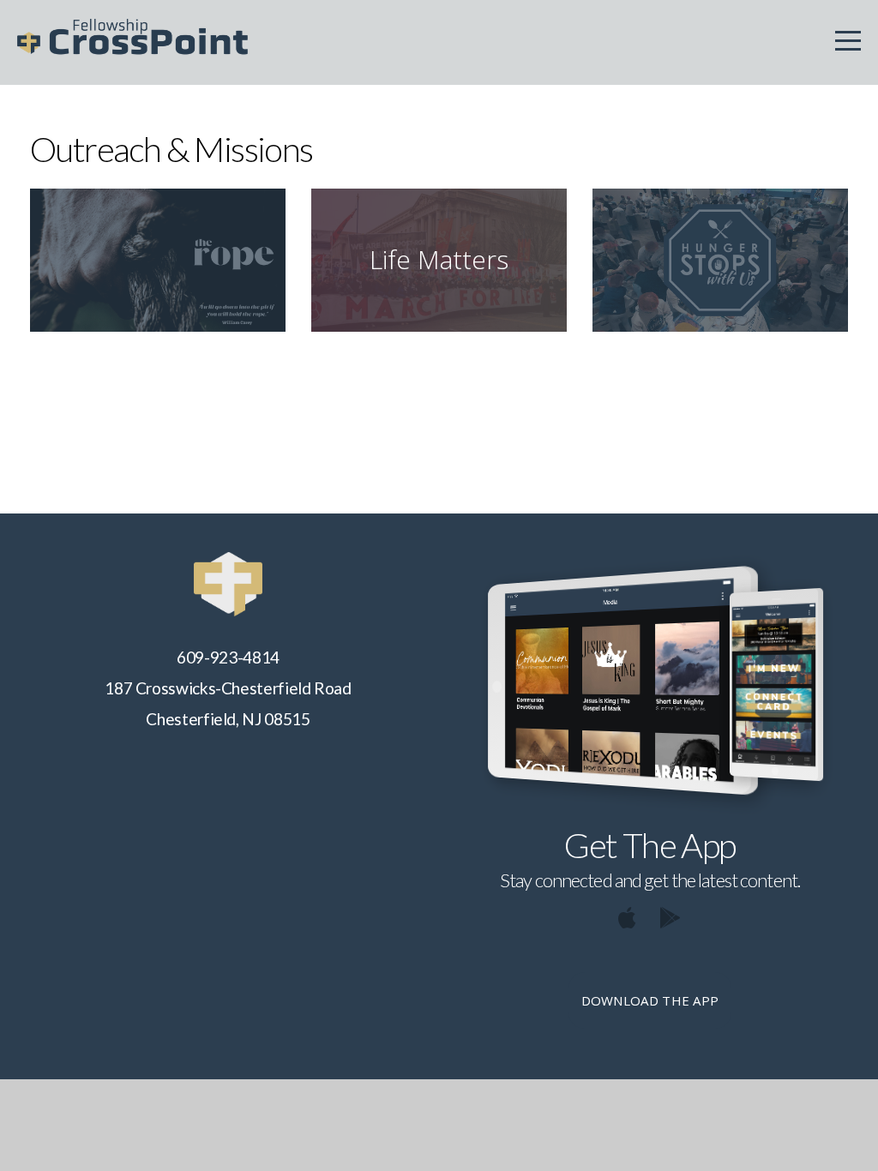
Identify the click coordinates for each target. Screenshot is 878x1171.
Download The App (650, 1000)
